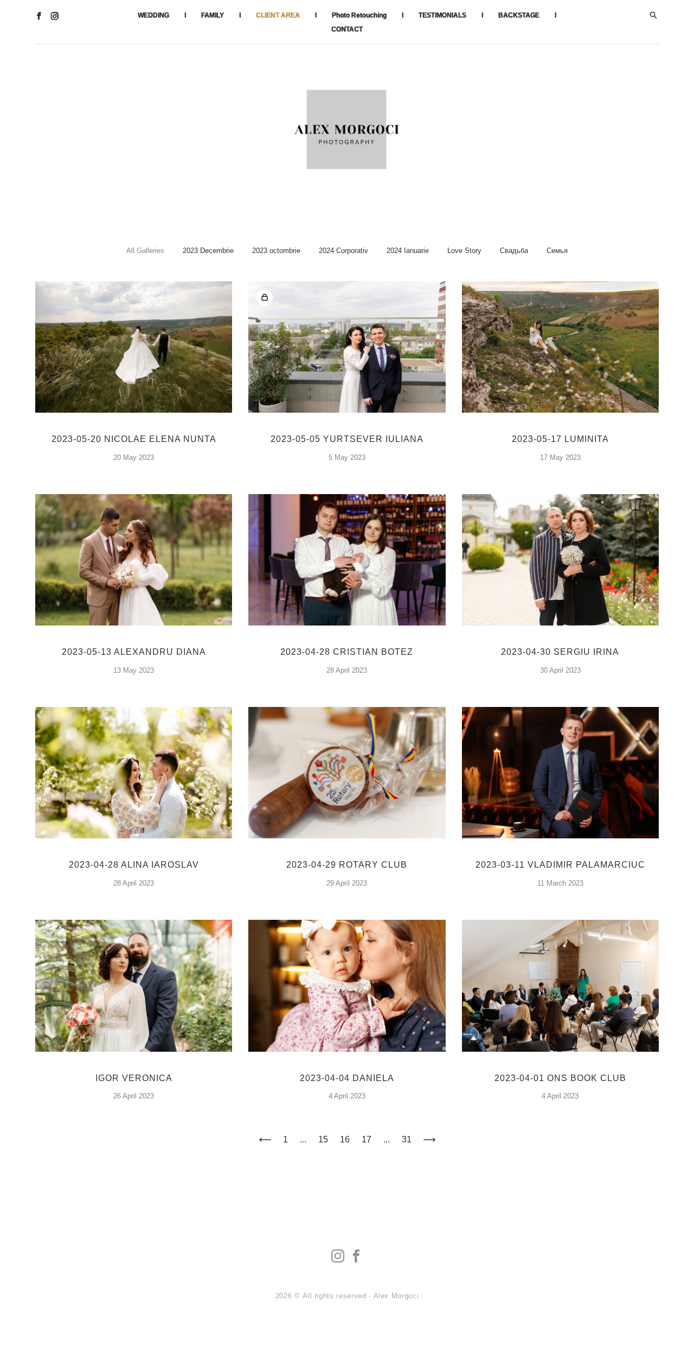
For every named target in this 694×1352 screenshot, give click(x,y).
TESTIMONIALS (442, 15)
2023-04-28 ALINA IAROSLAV (134, 864)
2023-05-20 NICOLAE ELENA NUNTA (134, 439)
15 (323, 1139)
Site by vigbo (347, 1326)
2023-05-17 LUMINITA (560, 439)
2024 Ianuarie (408, 251)
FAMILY (212, 15)
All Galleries (145, 251)
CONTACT (347, 29)
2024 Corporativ (343, 251)
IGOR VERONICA (133, 1078)
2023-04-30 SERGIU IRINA (560, 651)
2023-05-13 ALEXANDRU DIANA (134, 651)
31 (407, 1139)
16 (345, 1139)
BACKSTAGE (518, 15)
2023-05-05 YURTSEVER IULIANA (347, 439)
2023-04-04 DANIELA (347, 1078)
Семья (557, 251)
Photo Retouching (359, 15)
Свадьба (514, 251)
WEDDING (153, 15)
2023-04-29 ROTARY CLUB (346, 864)
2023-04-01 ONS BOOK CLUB (560, 1078)
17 (366, 1139)
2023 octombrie (276, 251)
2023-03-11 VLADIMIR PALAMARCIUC (560, 864)
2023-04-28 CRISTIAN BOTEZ (346, 651)
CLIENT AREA (278, 15)
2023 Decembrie (208, 251)
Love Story (464, 251)
